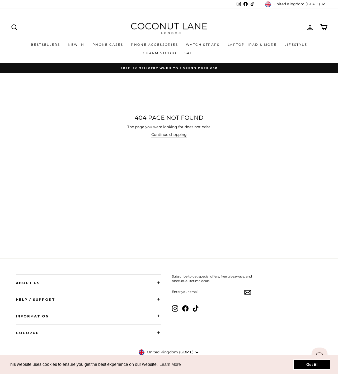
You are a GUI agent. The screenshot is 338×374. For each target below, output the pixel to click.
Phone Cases (107, 45)
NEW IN (76, 45)
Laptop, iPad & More (252, 45)
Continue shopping (169, 134)
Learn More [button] (170, 364)
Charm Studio (160, 53)
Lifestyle (295, 45)
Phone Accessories (154, 45)
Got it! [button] (312, 364)
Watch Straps (203, 45)
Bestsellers (45, 45)
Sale (190, 53)
